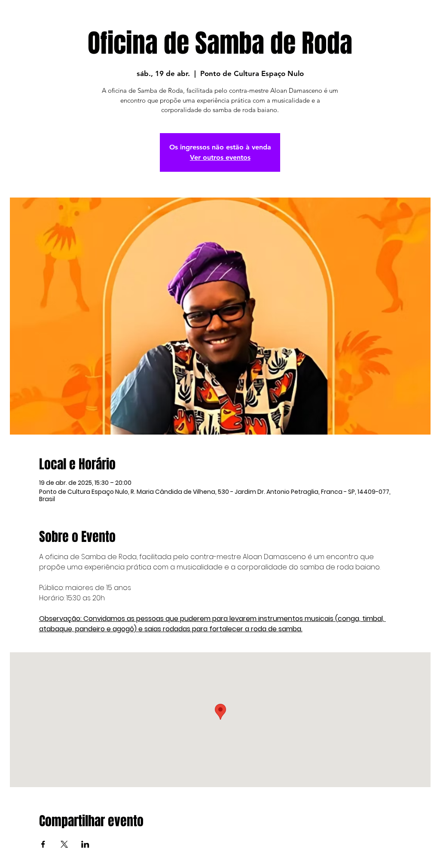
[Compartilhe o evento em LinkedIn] (85, 844)
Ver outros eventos (220, 157)
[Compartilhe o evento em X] (64, 844)
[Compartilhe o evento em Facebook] (43, 844)
